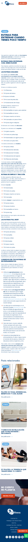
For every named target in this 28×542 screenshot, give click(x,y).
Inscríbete (22, 3)
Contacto (14, 518)
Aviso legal (14, 527)
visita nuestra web (16, 350)
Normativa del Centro (14, 525)
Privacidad (14, 529)
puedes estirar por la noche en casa (13, 299)
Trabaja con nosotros (14, 520)
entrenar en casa (18, 307)
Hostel (14, 523)
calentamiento (7, 274)
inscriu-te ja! (8, 496)
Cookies (14, 532)
